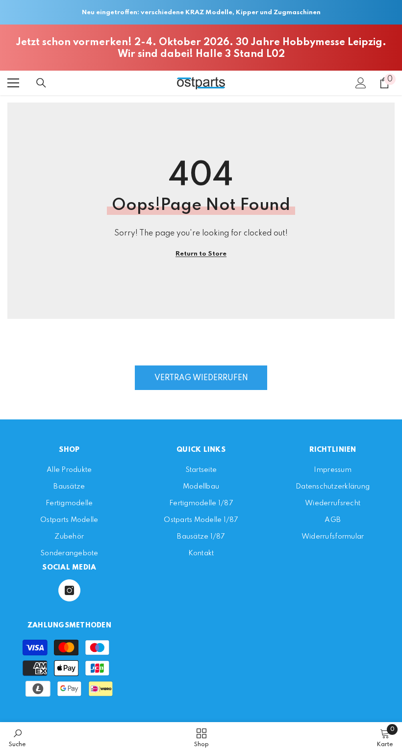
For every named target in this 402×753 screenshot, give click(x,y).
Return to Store (201, 254)
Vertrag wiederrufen (201, 378)
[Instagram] (69, 590)
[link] (17, 737)
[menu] (13, 83)
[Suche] (41, 83)
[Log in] (360, 83)
